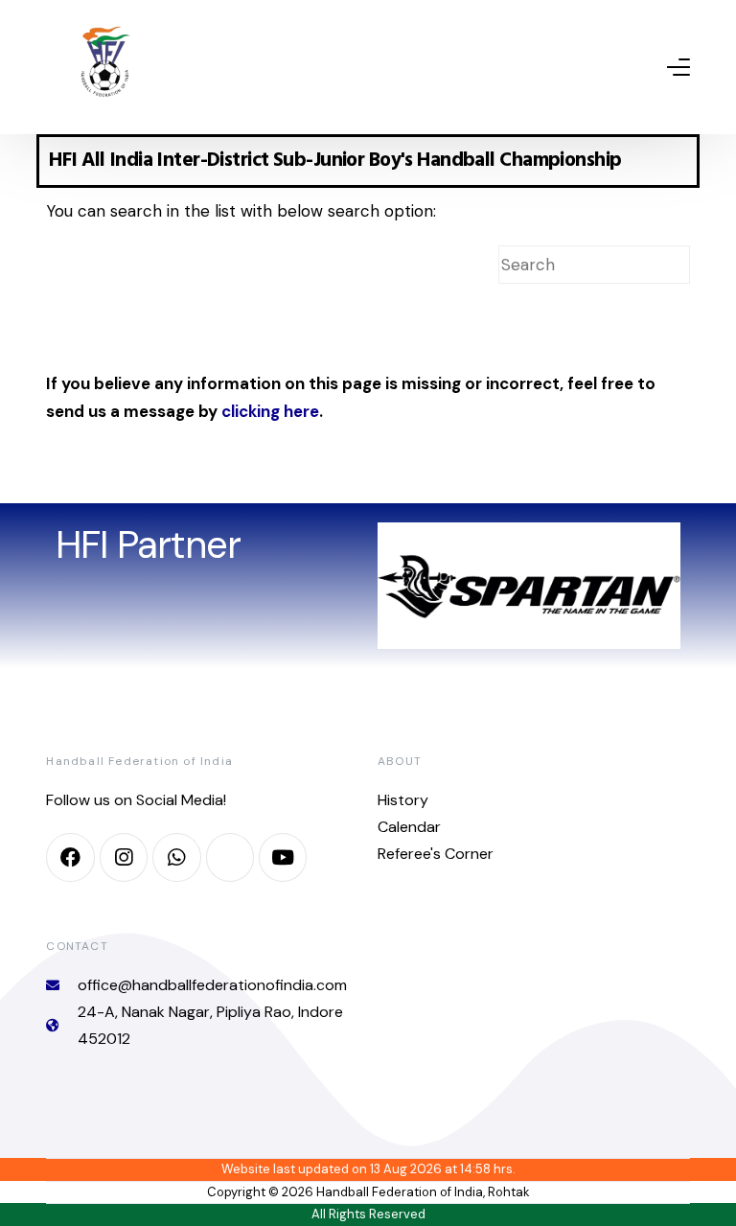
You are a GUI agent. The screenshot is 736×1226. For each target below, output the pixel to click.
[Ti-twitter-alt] (230, 857)
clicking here (270, 411)
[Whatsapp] (176, 857)
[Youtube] (283, 857)
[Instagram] (124, 857)
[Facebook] (70, 857)
